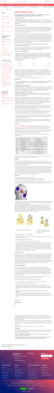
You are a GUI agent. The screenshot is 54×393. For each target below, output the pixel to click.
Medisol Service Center (6, 31)
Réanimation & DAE (5, 74)
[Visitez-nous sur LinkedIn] (32, 356)
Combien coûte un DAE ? (6, 72)
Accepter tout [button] (23, 388)
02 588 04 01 (17, 358)
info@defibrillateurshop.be (19, 360)
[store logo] (4, 2)
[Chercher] (38, 2)
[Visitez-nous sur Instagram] (35, 356)
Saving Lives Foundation (6, 39)
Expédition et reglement (6, 22)
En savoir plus (40, 383)
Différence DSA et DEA (6, 64)
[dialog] (27, 386)
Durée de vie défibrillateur (6, 70)
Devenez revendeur (5, 51)
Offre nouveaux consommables (7, 26)
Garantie (16, 377)
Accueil (3, 9)
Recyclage (4, 86)
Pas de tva (4, 24)
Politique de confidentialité (7, 53)
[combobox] (27, 2)
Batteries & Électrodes (6, 82)
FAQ (2, 20)
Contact (3, 14)
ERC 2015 (4, 44)
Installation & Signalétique (6, 84)
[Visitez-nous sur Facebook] (29, 356)
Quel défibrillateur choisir (6, 66)
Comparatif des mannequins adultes (7, 101)
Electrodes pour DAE (5, 372)
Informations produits (44, 372)
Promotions (3, 367)
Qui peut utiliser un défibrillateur (8, 68)
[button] (27, 391)
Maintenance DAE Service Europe (7, 42)
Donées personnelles (44, 367)
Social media (4, 49)
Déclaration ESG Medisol (32, 372)
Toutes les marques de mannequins (6, 96)
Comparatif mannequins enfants (8, 98)
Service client (17, 367)
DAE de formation (5, 377)
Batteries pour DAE (5, 375)
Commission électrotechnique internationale (24, 127)
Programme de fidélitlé (6, 55)
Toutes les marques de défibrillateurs (6, 80)
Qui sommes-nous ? (5, 16)
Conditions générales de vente (7, 18)
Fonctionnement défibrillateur (7, 62)
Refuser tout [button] (31, 388)
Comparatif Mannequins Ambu (7, 103)
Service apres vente (18, 375)
